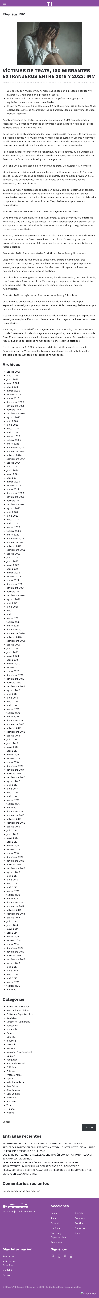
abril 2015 (11, 887)
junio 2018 (12, 743)
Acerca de (8, 1256)
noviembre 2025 (15, 405)
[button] (4, 3)
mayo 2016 (12, 838)
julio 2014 (11, 921)
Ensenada (11, 1029)
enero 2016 (12, 853)
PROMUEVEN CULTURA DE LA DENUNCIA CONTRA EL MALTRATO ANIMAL (43, 1143)
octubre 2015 (13, 864)
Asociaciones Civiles (17, 1010)
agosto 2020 (13, 644)
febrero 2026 (13, 394)
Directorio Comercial (18, 1021)
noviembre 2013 (15, 951)
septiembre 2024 (15, 458)
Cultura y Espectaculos (19, 1014)
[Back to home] (49, 3)
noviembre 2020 (15, 633)
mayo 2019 (12, 701)
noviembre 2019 (15, 678)
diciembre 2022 (15, 538)
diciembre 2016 (14, 811)
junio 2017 (12, 788)
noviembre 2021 (15, 587)
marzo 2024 (13, 481)
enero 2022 (12, 580)
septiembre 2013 (15, 959)
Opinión (10, 1055)
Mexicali (11, 1044)
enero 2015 (12, 898)
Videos (10, 1112)
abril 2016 (11, 841)
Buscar (6, 1121)
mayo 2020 (12, 656)
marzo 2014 (12, 936)
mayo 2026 (12, 383)
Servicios (11, 1097)
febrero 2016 (13, 849)
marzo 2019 (12, 709)
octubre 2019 (13, 682)
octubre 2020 (14, 637)
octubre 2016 (13, 819)
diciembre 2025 (15, 402)
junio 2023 (12, 515)
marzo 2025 (13, 436)
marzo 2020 (13, 663)
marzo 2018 (12, 754)
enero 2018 (12, 762)
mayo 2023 (12, 519)
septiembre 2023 (16, 504)
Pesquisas (11, 1059)
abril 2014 (11, 932)
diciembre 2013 (14, 948)
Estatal (55, 1223)
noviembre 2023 (15, 496)
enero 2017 (12, 807)
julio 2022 (12, 557)
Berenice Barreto (24, 83)
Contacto (8, 1275)
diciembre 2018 (14, 720)
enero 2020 (12, 671)
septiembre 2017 (15, 777)
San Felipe (12, 1086)
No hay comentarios (84, 83)
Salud (9, 1078)
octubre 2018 (13, 728)
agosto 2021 (13, 599)
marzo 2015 (12, 891)
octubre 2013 (13, 955)
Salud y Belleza (15, 1082)
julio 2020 (12, 648)
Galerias (10, 1036)
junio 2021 (12, 606)
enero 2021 (12, 625)
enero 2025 (12, 443)
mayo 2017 (12, 792)
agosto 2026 (13, 371)
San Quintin (13, 1093)
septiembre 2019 (15, 686)
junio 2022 (12, 561)
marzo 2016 (12, 845)
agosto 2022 (13, 553)
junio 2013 (12, 970)
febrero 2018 (13, 758)
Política (10, 1071)
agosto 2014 (13, 917)
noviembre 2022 (15, 542)
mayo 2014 (12, 928)
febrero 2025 (13, 440)
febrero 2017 (13, 803)
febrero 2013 (13, 985)
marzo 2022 (13, 572)
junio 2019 (12, 697)
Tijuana (10, 1108)
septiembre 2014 (15, 913)
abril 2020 (12, 659)
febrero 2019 (13, 712)
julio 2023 (12, 512)
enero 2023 (12, 534)
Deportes (11, 1018)
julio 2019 (11, 694)
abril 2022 (12, 568)
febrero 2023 (13, 531)
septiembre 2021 (15, 595)
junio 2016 (12, 834)
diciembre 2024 (15, 447)
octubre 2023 (14, 500)
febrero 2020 (13, 667)
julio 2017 (11, 785)
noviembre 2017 (15, 769)
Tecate (10, 1105)
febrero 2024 (13, 485)
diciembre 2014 (14, 902)
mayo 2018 (12, 747)
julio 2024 (12, 466)
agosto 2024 (13, 462)
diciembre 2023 (15, 493)
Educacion (12, 1025)
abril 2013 (11, 978)
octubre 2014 (13, 910)
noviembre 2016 (15, 815)
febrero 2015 (13, 894)
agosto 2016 (13, 826)
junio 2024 (12, 470)
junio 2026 (12, 379)
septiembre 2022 (16, 549)
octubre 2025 (14, 409)
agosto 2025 (13, 417)
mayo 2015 (12, 883)
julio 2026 (12, 375)
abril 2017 (11, 796)
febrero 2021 (13, 621)
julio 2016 (11, 830)
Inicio (54, 1213)
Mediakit (7, 1270)
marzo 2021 (12, 618)
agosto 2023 (13, 508)
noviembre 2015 (15, 860)
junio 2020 (12, 652)
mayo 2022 (12, 565)
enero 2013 (12, 989)
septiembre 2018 (15, 731)
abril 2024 (12, 478)
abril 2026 (12, 387)
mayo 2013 (12, 974)
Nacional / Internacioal (19, 1052)
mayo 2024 (12, 474)
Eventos (10, 1033)
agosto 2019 (13, 690)
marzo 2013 (12, 982)
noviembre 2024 (15, 451)
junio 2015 (12, 879)
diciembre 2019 (14, 675)
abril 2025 (12, 432)
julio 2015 (11, 875)
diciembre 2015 (14, 857)
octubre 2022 (14, 546)
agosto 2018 (13, 735)
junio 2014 (12, 925)
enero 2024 (12, 489)
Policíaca (11, 1067)
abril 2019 (11, 705)
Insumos (11, 1040)
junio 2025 (12, 424)
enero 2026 (12, 398)
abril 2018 (11, 750)
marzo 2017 (12, 800)
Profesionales (14, 1074)
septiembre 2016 (15, 822)
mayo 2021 (12, 610)
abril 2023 (12, 523)
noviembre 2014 (15, 906)
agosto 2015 (13, 872)
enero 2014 (12, 944)
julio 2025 (12, 421)
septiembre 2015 (15, 868)
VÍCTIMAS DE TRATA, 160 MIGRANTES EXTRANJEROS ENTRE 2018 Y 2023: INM (49, 73)
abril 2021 (11, 614)
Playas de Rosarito (16, 1063)
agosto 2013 (13, 963)
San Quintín (13, 1090)
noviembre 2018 (15, 724)
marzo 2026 (13, 390)
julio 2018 (11, 739)
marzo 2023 (13, 527)
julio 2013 (11, 966)
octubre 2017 (13, 773)
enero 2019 (12, 716)
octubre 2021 (13, 591)
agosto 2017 (13, 781)
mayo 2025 (12, 428)
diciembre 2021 (14, 584)
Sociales (11, 1101)
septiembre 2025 (15, 413)
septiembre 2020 (16, 640)
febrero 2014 (13, 940)
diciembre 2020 (15, 629)
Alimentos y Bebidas (17, 1006)
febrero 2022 (13, 576)
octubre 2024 (14, 455)
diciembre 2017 (14, 766)
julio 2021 (11, 603)
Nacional (67, 83)
